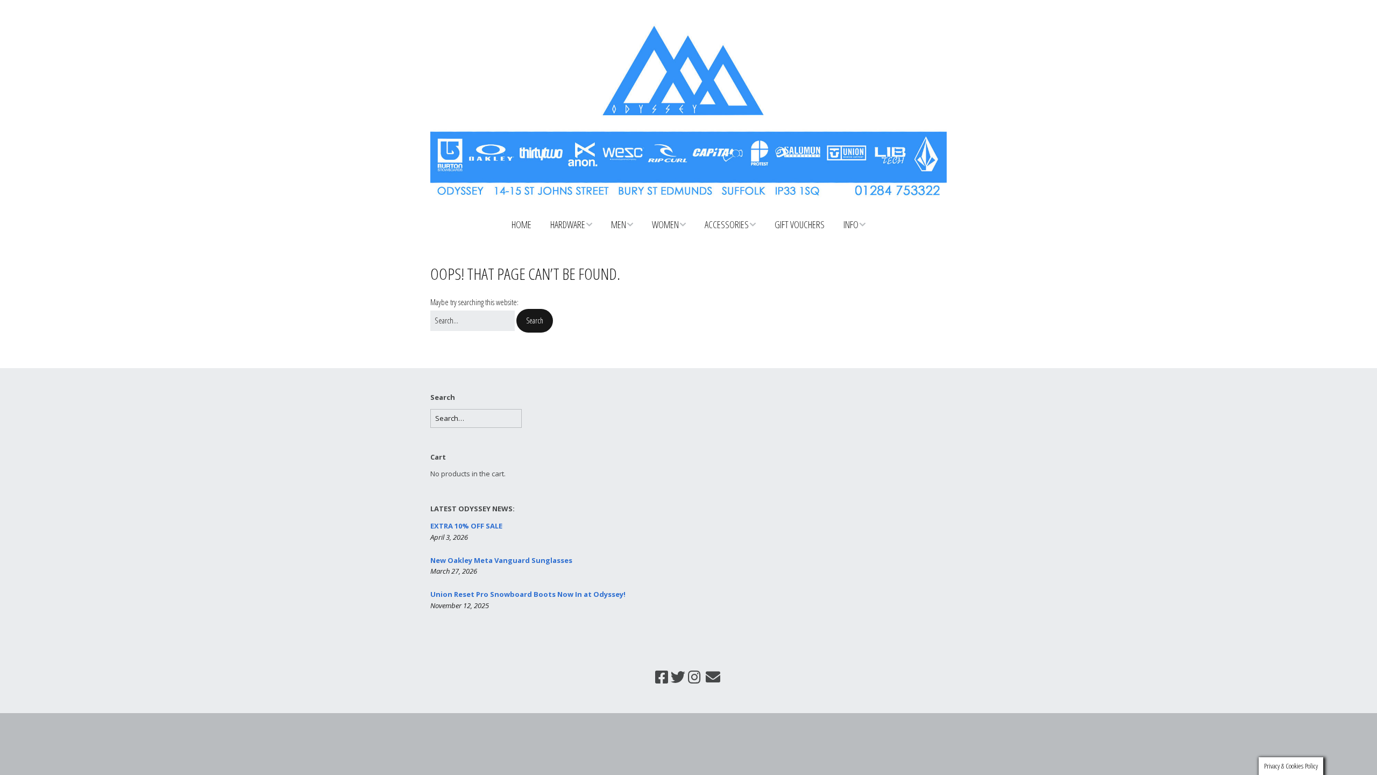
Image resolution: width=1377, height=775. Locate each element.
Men (618, 224)
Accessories (727, 224)
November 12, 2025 (459, 605)
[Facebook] (661, 677)
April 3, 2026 (449, 537)
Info (850, 224)
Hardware (567, 224)
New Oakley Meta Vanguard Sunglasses (501, 560)
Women (665, 224)
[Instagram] (694, 677)
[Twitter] (678, 677)
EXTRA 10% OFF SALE (466, 526)
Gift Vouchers (800, 224)
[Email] (713, 677)
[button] (534, 321)
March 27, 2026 (453, 571)
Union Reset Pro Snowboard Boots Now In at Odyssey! (528, 594)
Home (521, 224)
